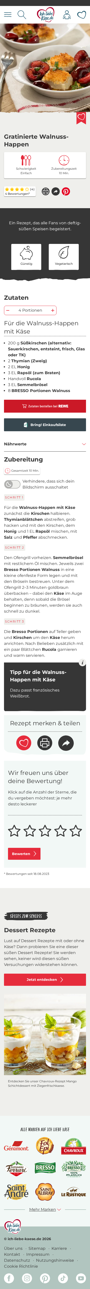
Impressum (38, 1254)
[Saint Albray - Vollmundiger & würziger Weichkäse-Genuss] (44, 1192)
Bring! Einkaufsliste (48, 425)
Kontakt (12, 1254)
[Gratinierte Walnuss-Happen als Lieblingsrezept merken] (81, 118)
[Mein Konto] (66, 14)
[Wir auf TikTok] (63, 1279)
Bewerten (21, 854)
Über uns (14, 1248)
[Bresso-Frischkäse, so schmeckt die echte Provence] (45, 1168)
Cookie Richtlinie (21, 1266)
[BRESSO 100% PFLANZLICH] (73, 1168)
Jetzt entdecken (42, 979)
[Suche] (22, 14)
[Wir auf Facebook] (9, 1279)
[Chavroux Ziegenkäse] (73, 1146)
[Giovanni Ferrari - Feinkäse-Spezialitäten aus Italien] (16, 1169)
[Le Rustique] (73, 1192)
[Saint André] (16, 1192)
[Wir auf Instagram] (27, 1279)
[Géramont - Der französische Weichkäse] (16, 1145)
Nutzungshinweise (55, 1260)
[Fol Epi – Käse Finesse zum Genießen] (45, 1146)
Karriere (60, 1248)
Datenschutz (17, 1260)
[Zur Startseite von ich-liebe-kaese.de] (45, 15)
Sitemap (37, 1248)
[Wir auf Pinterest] (45, 1279)
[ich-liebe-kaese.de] (12, 1226)
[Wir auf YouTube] (81, 1279)
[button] (56, 191)
